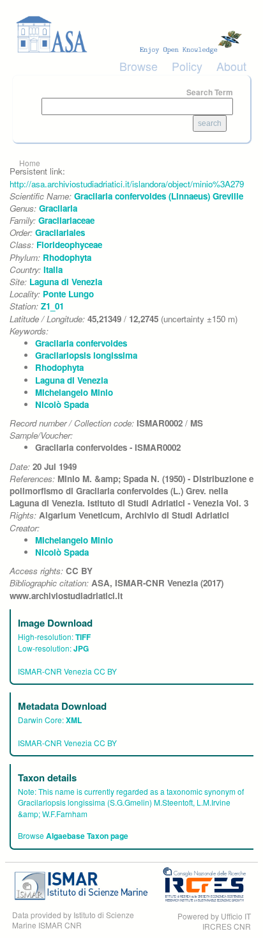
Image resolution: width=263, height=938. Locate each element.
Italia (53, 269)
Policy (187, 66)
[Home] (131, 34)
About (231, 66)
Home (29, 162)
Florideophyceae (69, 244)
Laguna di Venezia (65, 282)
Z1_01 (52, 306)
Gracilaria (58, 208)
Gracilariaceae (66, 220)
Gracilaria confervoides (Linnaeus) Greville (158, 196)
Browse (138, 66)
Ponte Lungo (68, 294)
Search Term (209, 92)
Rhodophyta (67, 257)
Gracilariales (60, 232)
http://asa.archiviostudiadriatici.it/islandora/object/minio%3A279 (127, 184)
